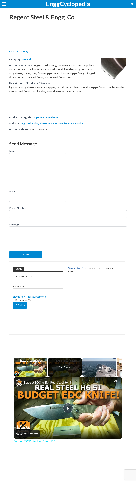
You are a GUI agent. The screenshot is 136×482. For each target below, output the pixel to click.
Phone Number (17, 208)
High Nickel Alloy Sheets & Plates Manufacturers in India (52, 123)
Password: (18, 286)
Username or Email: (23, 276)
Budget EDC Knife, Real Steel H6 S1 (48, 382)
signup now (19, 296)
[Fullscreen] (45, 375)
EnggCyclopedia (68, 3)
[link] (19, 382)
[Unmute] (20, 375)
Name (12, 151)
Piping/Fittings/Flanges (47, 117)
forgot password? (37, 296)
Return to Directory (18, 51)
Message (14, 224)
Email (12, 191)
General (26, 59)
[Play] (16, 375)
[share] (116, 381)
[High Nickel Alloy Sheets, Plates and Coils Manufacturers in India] (113, 70)
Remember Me (23, 300)
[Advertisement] (35, 33)
